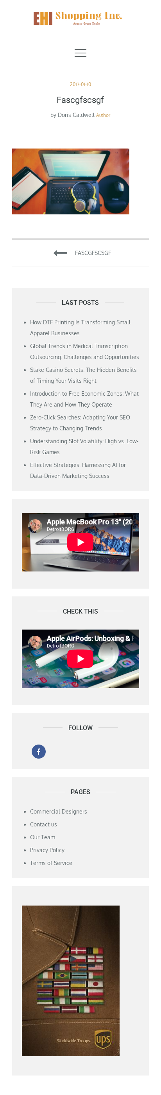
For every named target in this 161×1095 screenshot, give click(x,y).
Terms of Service (51, 863)
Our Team (42, 837)
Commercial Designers (58, 811)
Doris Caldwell (76, 114)
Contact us (43, 824)
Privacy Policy (47, 850)
